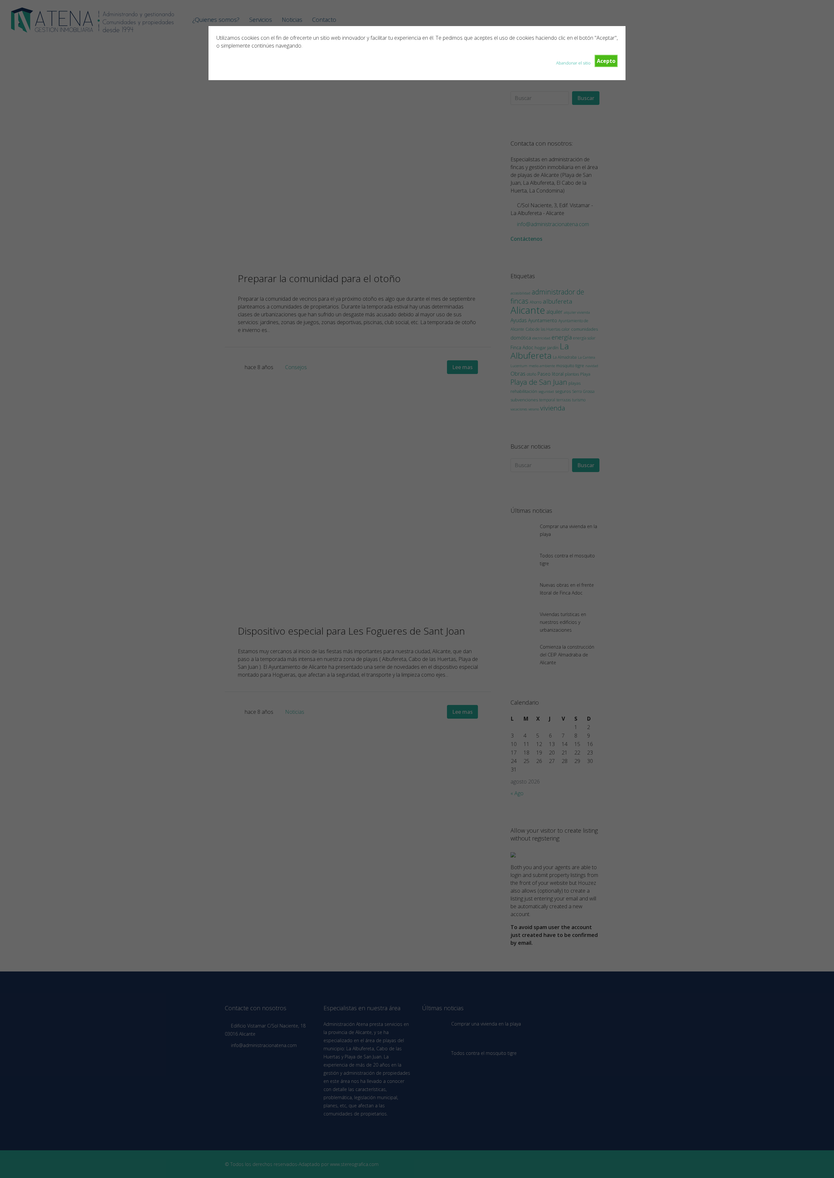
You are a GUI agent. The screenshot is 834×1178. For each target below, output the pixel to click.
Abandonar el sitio (573, 63)
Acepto (606, 61)
